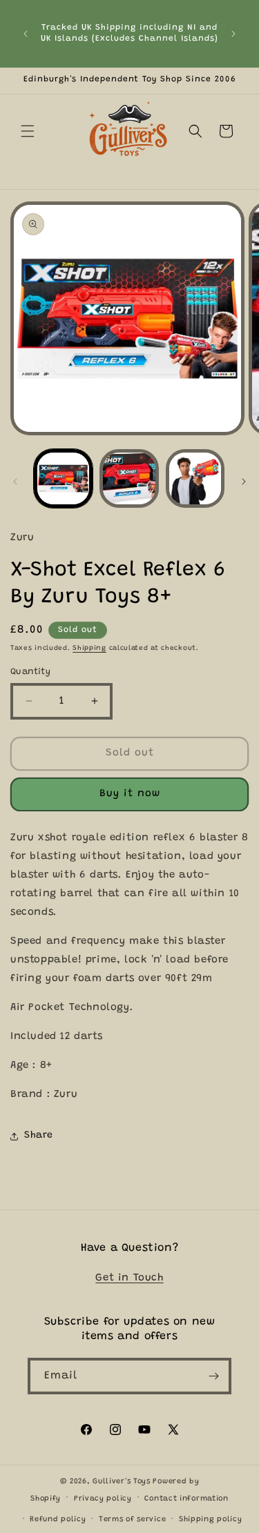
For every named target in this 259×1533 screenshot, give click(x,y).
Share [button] (38, 1135)
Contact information (186, 1499)
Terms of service (132, 1519)
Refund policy (58, 1519)
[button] (27, 131)
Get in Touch (129, 1278)
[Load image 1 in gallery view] (63, 478)
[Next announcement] (233, 34)
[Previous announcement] (25, 34)
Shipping (89, 648)
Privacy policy (103, 1499)
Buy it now (129, 794)
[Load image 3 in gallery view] (195, 478)
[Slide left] (15, 481)
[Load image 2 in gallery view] (128, 478)
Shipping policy (210, 1519)
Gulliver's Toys (122, 1481)
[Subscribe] (213, 1376)
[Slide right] (244, 481)
